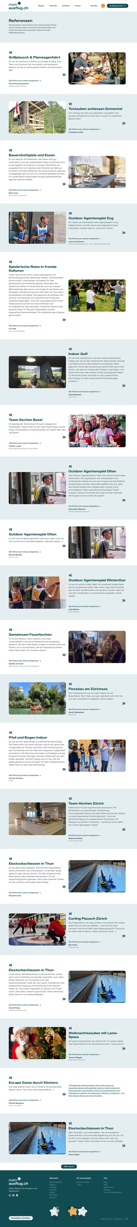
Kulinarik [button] (66, 6)
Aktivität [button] (53, 6)
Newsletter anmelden (20, 1218)
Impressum (118, 1219)
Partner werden (83, 1182)
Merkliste (53, 1195)
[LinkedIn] (17, 1195)
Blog (105, 1182)
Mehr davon (69, 1166)
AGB (126, 1219)
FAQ (105, 1185)
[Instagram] (10, 1195)
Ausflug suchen (116, 6)
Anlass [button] (78, 6)
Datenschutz (106, 1219)
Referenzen (109, 1187)
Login (79, 1185)
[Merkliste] (103, 6)
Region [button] (41, 6)
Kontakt (94, 6)
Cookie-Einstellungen (113, 1192)
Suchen (52, 1198)
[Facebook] (13, 1195)
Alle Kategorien (55, 1182)
